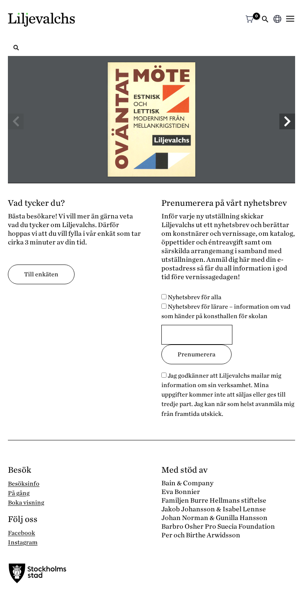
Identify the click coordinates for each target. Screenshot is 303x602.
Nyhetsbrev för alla (193, 297)
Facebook (21, 533)
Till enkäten (41, 274)
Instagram (22, 542)
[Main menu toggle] (290, 19)
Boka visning (26, 502)
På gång (19, 493)
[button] (265, 20)
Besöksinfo (23, 483)
